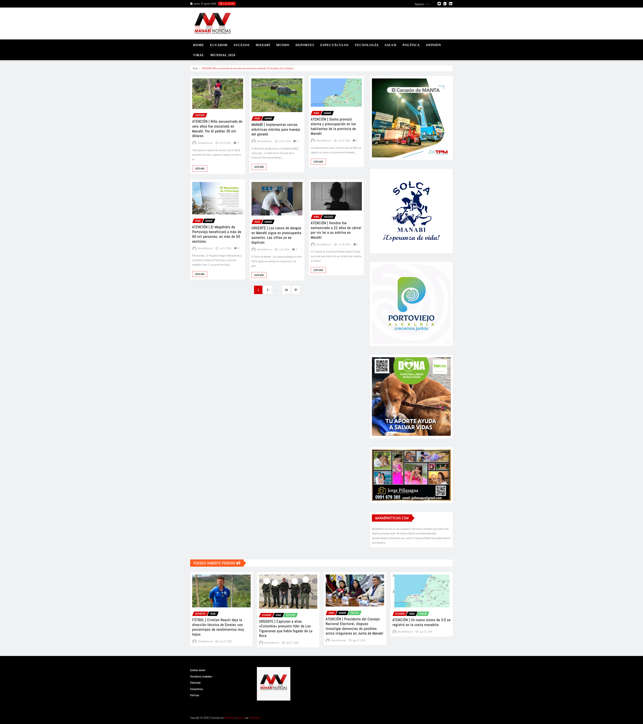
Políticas (194, 695)
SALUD (391, 45)
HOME (198, 45)
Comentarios (196, 689)
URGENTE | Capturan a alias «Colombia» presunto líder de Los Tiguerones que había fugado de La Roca (285, 628)
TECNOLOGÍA (367, 45)
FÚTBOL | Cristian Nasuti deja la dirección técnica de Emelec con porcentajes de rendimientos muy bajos (218, 627)
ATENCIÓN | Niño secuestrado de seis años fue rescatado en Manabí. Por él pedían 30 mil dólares (247, 68)
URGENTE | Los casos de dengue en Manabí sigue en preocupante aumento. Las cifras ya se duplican (276, 235)
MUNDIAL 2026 (222, 55)
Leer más (200, 168)
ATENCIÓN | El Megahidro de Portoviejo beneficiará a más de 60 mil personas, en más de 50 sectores (216, 234)
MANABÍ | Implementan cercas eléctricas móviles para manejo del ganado (276, 129)
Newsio (241, 717)
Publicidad (195, 682)
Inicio (195, 68)
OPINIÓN (433, 45)
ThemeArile (254, 717)
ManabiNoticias (205, 142)
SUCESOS (242, 45)
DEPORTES (305, 45)
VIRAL (198, 55)
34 (286, 290)
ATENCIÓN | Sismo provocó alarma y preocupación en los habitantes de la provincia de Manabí (333, 126)
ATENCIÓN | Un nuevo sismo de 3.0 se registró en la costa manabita (421, 622)
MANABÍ (263, 45)
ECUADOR (219, 45)
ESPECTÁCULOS (334, 45)
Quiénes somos (197, 670)
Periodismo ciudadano (201, 676)
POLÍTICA (411, 45)
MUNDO (283, 45)
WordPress (229, 717)
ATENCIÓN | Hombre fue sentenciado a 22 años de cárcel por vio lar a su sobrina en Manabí (336, 230)
